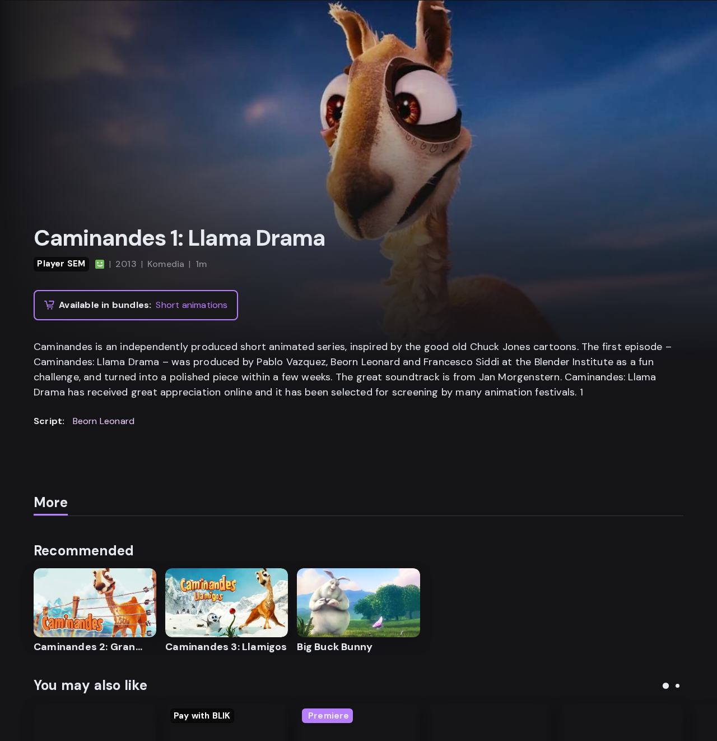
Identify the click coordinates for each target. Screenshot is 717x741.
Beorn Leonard (104, 421)
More (51, 502)
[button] (666, 686)
